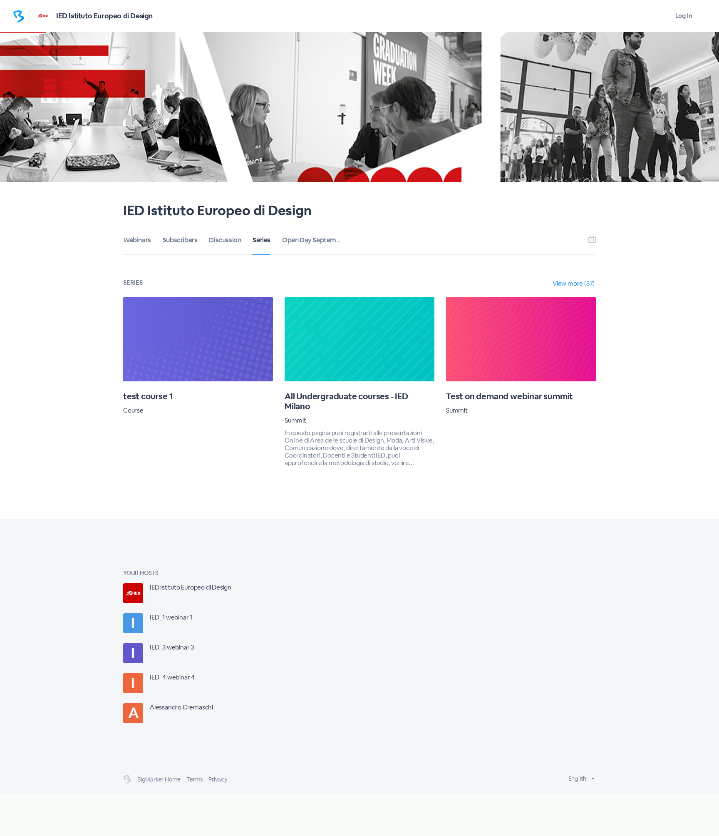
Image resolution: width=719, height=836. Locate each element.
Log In (683, 16)
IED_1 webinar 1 (171, 617)
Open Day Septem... (311, 240)
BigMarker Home (159, 779)
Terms (194, 779)
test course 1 (148, 396)
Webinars (137, 240)
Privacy (217, 779)
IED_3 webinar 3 (172, 647)
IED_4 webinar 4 (172, 677)
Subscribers (180, 240)
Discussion (225, 240)
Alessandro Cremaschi (181, 707)
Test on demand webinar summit (509, 396)
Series (261, 240)
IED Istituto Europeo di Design (104, 15)
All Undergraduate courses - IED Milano (346, 401)
